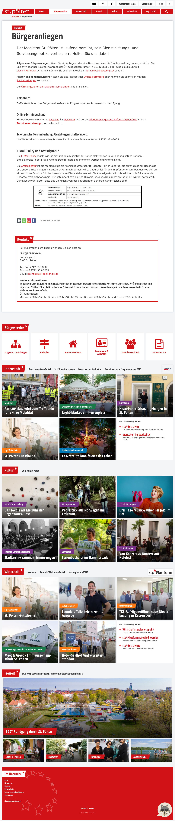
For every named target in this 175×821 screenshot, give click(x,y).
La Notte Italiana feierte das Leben (87, 456)
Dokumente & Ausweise (101, 352)
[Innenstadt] (108, 750)
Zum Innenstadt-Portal (40, 369)
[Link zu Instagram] (103, 3)
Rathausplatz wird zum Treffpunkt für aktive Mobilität (29, 410)
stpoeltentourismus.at (72, 673)
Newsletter (9, 783)
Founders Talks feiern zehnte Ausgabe (82, 613)
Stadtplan (44, 352)
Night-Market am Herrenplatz (83, 412)
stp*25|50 (151, 11)
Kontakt (8, 786)
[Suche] (166, 11)
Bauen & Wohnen (73, 352)
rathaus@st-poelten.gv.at (99, 70)
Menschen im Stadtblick (89, 369)
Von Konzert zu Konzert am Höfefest (139, 555)
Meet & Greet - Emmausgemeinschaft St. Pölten (28, 657)
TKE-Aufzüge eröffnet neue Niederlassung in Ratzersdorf (144, 613)
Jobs (161, 3)
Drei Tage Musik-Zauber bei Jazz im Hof (144, 512)
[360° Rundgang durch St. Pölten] (87, 708)
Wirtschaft (132, 11)
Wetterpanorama (127, 3)
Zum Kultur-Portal (30, 471)
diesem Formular (26, 70)
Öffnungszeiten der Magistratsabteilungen (45, 86)
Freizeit (99, 11)
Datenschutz (9, 789)
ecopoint (32, 572)
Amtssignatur (29, 165)
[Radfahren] (66, 750)
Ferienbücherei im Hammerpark (85, 557)
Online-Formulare (94, 76)
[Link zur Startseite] (18, 11)
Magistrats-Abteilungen (16, 352)
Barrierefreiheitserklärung (14, 792)
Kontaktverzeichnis (130, 352)
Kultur (115, 11)
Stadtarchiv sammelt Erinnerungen (30, 557)
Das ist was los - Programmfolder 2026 (123, 369)
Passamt (54, 119)
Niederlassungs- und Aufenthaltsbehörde (113, 119)
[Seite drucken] (19, 220)
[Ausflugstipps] (151, 750)
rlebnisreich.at (92, 812)
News (41, 11)
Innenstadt (81, 11)
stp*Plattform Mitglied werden (140, 637)
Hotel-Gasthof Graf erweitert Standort (82, 657)
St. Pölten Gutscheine (64, 369)
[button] (164, 810)
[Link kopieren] (29, 220)
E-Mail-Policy (28, 156)
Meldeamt (69, 119)
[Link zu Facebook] (111, 3)
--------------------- (10, 798)
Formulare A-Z (159, 352)
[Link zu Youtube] (94, 3)
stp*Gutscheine (131, 645)
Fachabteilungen (26, 80)
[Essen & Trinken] (23, 750)
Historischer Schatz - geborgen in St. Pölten (143, 410)
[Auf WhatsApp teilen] (24, 220)
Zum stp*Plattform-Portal (52, 572)
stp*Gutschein (130, 426)
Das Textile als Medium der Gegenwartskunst (24, 512)
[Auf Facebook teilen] (34, 220)
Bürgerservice (60, 11)
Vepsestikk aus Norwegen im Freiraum (83, 512)
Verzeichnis (147, 3)
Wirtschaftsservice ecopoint (138, 629)
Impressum (9, 795)
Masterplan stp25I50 (78, 572)
